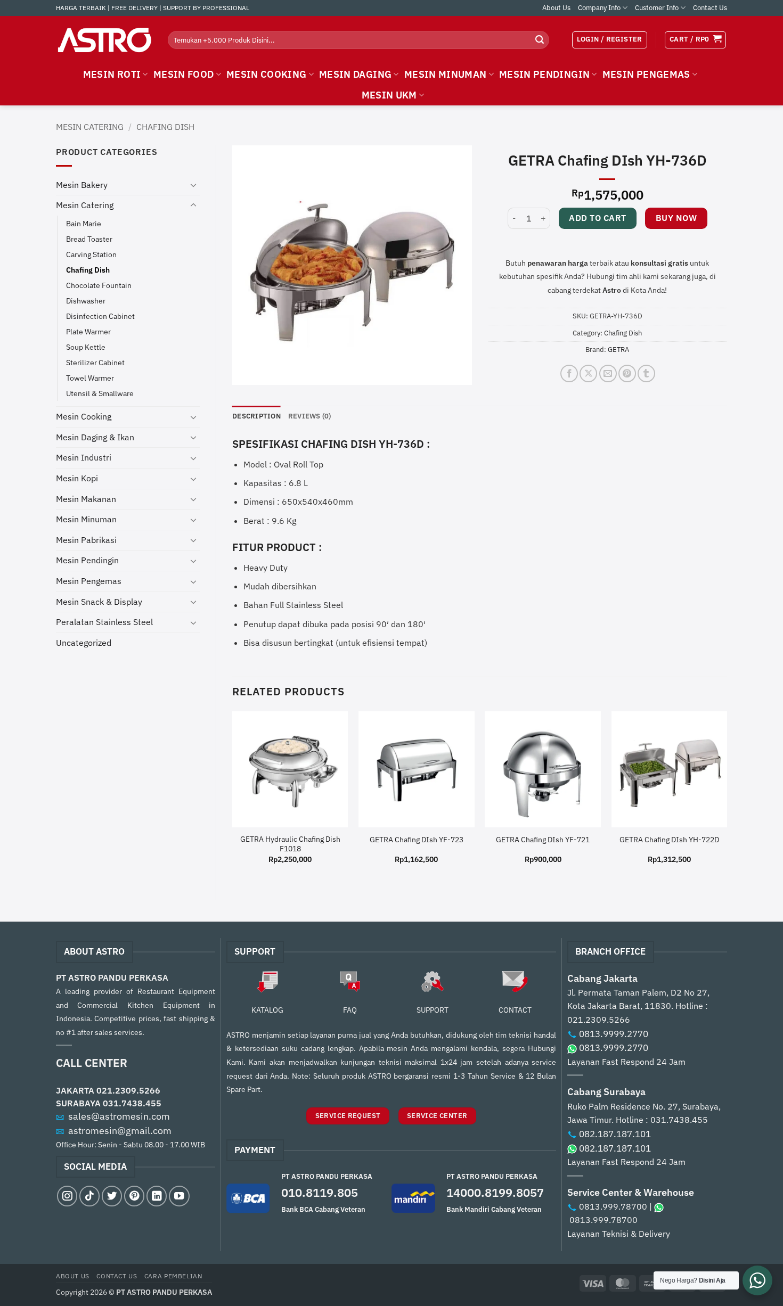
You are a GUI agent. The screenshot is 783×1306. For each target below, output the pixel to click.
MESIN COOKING (266, 74)
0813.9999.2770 (613, 1034)
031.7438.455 (132, 1103)
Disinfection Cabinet (100, 316)
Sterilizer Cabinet (95, 362)
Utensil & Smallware (100, 393)
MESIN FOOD (183, 74)
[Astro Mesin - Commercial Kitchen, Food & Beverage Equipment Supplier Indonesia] (104, 40)
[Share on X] (588, 373)
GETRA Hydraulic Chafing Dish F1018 (290, 844)
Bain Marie (83, 223)
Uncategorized (83, 642)
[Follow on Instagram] (67, 1196)
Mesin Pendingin (87, 560)
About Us (556, 7)
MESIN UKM (389, 95)
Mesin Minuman (86, 519)
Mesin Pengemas (88, 581)
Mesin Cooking (83, 416)
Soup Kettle (85, 347)
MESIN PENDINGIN (544, 74)
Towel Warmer (90, 378)
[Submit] (540, 40)
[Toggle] (193, 184)
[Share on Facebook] (569, 373)
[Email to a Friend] (608, 373)
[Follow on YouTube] (179, 1196)
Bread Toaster (89, 239)
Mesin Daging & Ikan (95, 437)
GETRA (618, 349)
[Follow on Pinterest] (134, 1196)
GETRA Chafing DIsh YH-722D (669, 839)
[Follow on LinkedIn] (156, 1196)
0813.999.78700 (613, 1206)
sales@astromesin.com (119, 1116)
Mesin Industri (83, 457)
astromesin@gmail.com (120, 1130)
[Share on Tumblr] (646, 373)
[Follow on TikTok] (89, 1196)
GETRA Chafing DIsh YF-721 (543, 839)
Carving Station (91, 254)
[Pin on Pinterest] (627, 373)
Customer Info (657, 7)
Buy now (676, 217)
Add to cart (597, 217)
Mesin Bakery (82, 184)
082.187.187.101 (615, 1134)
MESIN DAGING (355, 74)
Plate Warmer (88, 331)
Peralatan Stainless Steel (104, 622)
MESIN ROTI (112, 74)
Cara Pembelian (173, 1275)
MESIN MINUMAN (445, 74)
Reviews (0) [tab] (309, 416)
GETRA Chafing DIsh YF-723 (416, 839)
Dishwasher (85, 300)
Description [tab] (256, 416)
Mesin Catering (90, 126)
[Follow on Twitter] (112, 1196)
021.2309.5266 (128, 1090)
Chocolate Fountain (99, 285)
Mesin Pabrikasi (86, 540)
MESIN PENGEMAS (646, 74)
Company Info (599, 7)
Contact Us (710, 7)
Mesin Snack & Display (99, 601)
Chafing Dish (165, 126)
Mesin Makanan (86, 499)
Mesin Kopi (77, 478)
